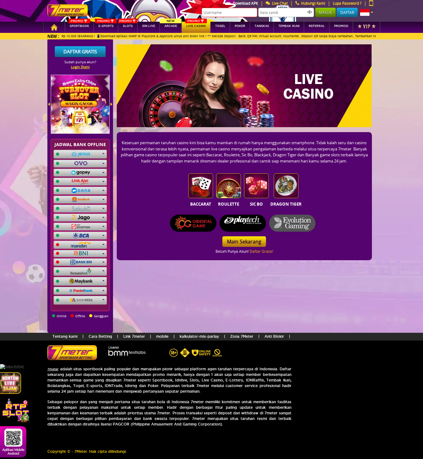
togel (220, 26)
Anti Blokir (274, 336)
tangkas (262, 26)
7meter (53, 369)
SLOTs (126, 25)
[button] (367, 12)
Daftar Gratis (80, 51)
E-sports (105, 25)
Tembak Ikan (288, 26)
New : (53, 36)
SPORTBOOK (79, 25)
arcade (170, 25)
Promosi (341, 26)
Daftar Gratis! (261, 251)
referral (317, 26)
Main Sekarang (244, 241)
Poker (240, 26)
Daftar (347, 12)
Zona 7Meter (241, 336)
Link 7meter (134, 336)
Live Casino (196, 25)
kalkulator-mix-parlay (199, 336)
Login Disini (80, 67)
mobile (162, 336)
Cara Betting (100, 336)
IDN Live (148, 26)
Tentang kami (64, 336)
